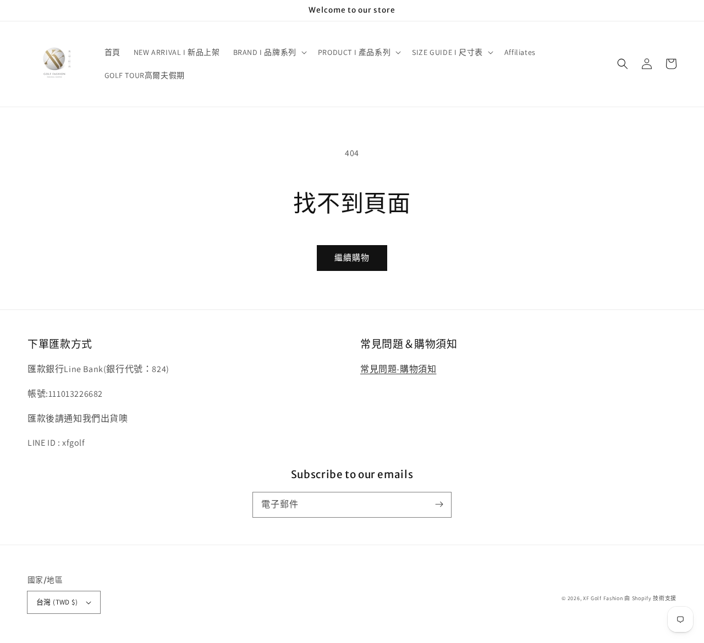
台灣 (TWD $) (57, 602)
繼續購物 (352, 257)
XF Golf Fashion (603, 598)
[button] (622, 64)
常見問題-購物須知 (398, 369)
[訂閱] (439, 504)
